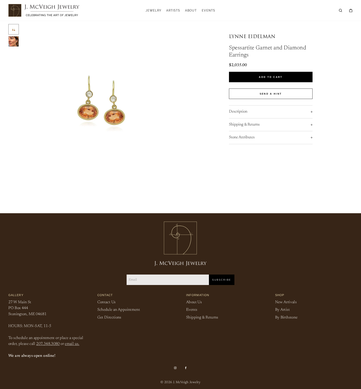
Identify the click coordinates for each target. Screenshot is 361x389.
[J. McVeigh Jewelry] (43, 10)
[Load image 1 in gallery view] (13, 29)
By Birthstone (286, 318)
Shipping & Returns (244, 125)
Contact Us (106, 302)
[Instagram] (175, 367)
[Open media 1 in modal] (101, 100)
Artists (173, 10)
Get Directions (109, 318)
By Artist (282, 310)
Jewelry (153, 10)
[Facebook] (185, 367)
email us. (72, 344)
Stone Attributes (242, 137)
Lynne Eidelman (252, 37)
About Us (194, 302)
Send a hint (271, 93)
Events (208, 10)
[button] (341, 10)
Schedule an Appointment (118, 310)
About (191, 10)
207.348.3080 (48, 344)
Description (238, 112)
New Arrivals (286, 302)
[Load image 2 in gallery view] (13, 41)
